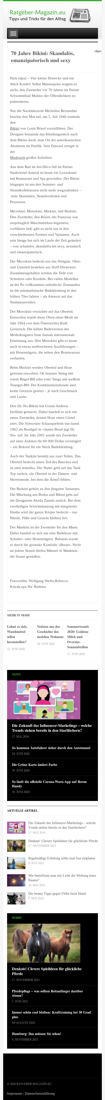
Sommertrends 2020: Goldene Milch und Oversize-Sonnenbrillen (78, 636)
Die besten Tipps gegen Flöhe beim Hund (57, 893)
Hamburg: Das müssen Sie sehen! (36, 1034)
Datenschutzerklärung (40, 1093)
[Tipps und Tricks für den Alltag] (52, 13)
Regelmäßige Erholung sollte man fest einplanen (61, 858)
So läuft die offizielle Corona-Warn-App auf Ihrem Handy (49, 784)
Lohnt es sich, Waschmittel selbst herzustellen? (17, 634)
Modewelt (17, 158)
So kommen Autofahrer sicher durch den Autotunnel (51, 748)
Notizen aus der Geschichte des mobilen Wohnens (50, 631)
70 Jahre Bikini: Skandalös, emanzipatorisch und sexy (42, 56)
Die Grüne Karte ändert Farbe (34, 764)
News (16, 674)
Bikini (14, 128)
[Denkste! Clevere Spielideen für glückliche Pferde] (43, 944)
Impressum (14, 1093)
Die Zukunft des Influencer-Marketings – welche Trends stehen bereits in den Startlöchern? (52, 728)
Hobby (17, 918)
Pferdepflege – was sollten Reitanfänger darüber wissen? (47, 993)
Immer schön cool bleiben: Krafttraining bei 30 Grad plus (51, 1014)
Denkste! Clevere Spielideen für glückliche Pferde (63, 841)
